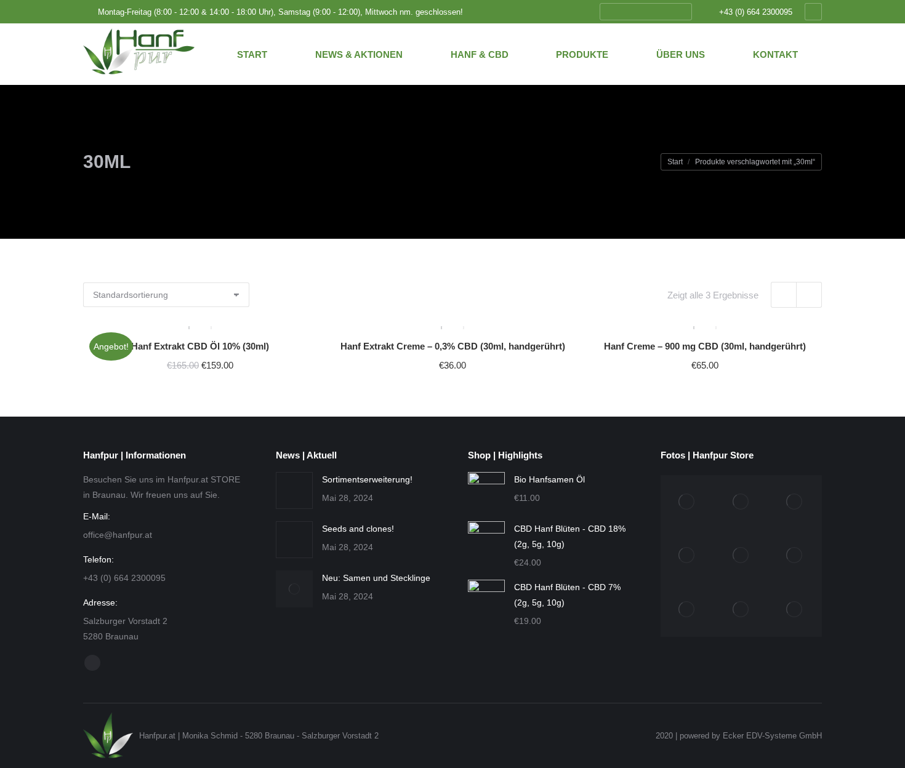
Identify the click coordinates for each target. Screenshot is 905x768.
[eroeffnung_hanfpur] (741, 556)
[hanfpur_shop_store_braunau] (741, 610)
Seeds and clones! (358, 529)
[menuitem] (252, 54)
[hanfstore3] (741, 502)
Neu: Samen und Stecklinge (376, 578)
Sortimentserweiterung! (367, 479)
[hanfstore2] (688, 502)
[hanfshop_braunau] (688, 556)
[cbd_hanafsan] (795, 556)
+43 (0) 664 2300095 (755, 12)
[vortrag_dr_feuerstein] (795, 502)
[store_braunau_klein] (795, 610)
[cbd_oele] (688, 610)
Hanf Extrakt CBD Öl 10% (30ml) (200, 346)
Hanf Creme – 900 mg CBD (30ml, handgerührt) (705, 346)
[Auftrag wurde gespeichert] (294, 490)
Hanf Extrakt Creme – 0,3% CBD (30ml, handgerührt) (452, 346)
